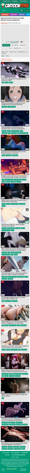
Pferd (9, 23)
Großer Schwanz (24, 133)
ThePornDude (23, 1)
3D (20, 23)
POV (18, 325)
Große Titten (17, 179)
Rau (9, 252)
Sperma (10, 446)
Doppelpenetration (16, 252)
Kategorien (14, 14)
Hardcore (4, 279)
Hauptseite (5, 14)
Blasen (10, 82)
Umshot (19, 181)
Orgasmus (23, 349)
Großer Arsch (12, 325)
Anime (22, 228)
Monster (14, 133)
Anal (21, 131)
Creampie (4, 133)
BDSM (8, 349)
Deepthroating (14, 204)
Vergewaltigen (15, 131)
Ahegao (4, 131)
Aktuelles (21, 14)
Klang (7, 56)
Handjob (13, 181)
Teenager (4, 106)
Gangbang (4, 422)
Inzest (15, 254)
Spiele (6, 82)
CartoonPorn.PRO (11, 469)
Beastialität (15, 23)
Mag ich (6, 42)
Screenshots (23, 45)
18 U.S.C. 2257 (15, 457)
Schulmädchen (11, 106)
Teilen (10, 48)
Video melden (14, 45)
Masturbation (11, 228)
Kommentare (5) (17, 48)
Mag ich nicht (9, 42)
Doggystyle (20, 276)
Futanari (24, 179)
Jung (12, 230)
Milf (9, 133)
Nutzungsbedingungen (18, 454)
